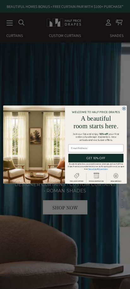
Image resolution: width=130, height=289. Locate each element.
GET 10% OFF (95, 158)
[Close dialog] (124, 108)
